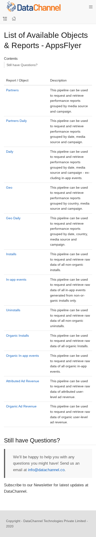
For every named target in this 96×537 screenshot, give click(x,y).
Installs (11, 254)
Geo (9, 187)
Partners (12, 90)
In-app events (16, 279)
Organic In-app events (22, 355)
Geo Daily (13, 218)
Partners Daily (16, 121)
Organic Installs (17, 335)
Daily (9, 151)
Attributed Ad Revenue (22, 381)
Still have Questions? (22, 65)
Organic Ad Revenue (21, 406)
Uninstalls (13, 310)
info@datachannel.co (46, 470)
